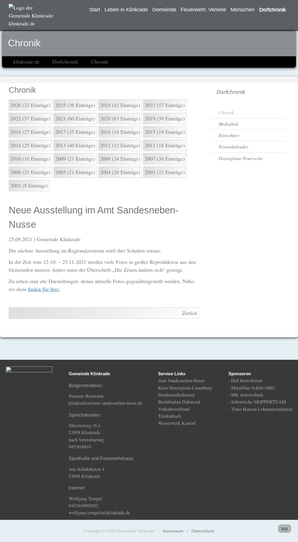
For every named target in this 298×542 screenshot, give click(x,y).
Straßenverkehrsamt (176, 395)
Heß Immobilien (246, 380)
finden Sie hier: (44, 288)
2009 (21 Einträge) (75, 158)
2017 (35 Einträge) (75, 131)
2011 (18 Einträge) (165, 145)
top (284, 528)
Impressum (173, 531)
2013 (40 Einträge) (75, 145)
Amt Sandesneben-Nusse (181, 380)
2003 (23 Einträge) (165, 172)
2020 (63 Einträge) (120, 118)
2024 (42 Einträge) (120, 104)
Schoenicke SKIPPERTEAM (258, 402)
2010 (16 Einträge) (30, 158)
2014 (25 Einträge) (30, 145)
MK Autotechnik (247, 395)
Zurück (189, 312)
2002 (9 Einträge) (29, 185)
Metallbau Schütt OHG (253, 388)
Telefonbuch (169, 416)
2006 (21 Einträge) (30, 172)
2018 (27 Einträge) (30, 131)
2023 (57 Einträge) (165, 104)
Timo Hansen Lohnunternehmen (261, 409)
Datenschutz (202, 531)
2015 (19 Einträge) (165, 131)
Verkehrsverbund (173, 409)
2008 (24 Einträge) (120, 158)
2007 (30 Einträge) (165, 158)
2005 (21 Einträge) (75, 172)
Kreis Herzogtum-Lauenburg (185, 388)
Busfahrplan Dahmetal (179, 402)
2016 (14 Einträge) (120, 131)
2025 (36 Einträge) (75, 104)
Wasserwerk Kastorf (177, 423)
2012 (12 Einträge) (120, 145)
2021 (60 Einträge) (75, 118)
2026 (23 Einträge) (30, 104)
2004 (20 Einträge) (120, 172)
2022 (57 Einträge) (30, 118)
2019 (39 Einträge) (165, 118)
